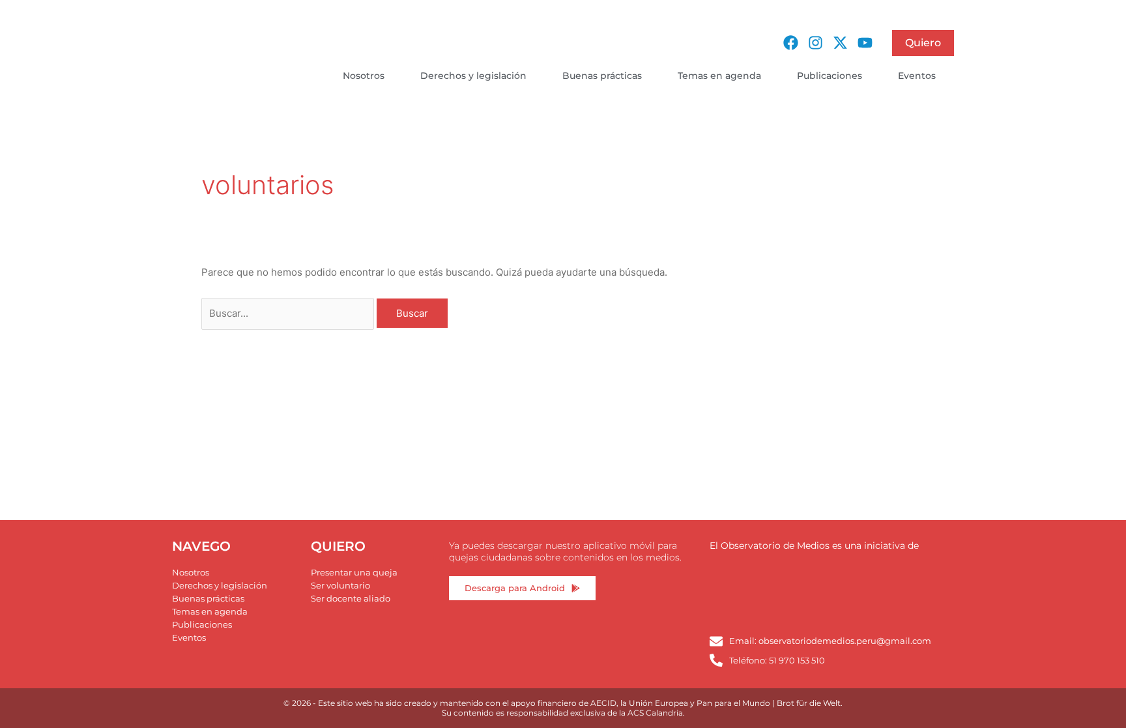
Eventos (917, 75)
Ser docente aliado (350, 598)
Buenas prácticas (602, 75)
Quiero (923, 42)
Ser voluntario (340, 585)
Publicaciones (829, 75)
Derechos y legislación (473, 75)
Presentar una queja (354, 572)
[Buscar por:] (289, 313)
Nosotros (363, 75)
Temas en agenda (719, 75)
